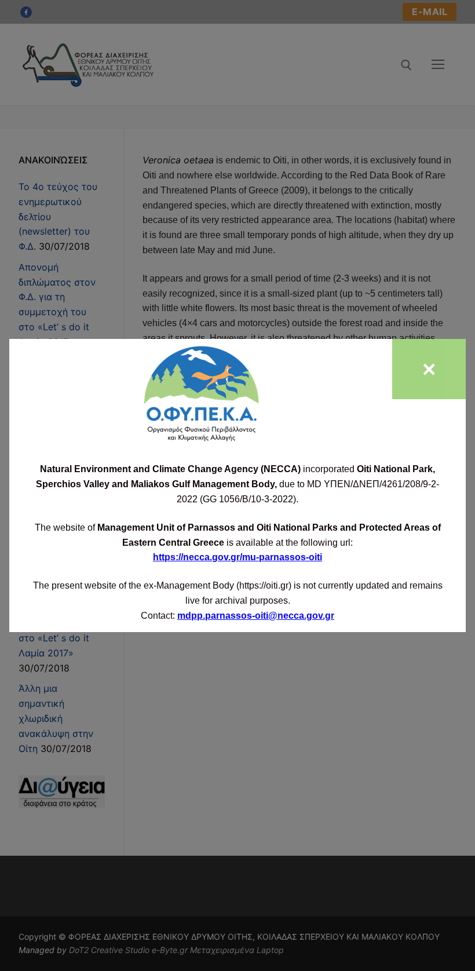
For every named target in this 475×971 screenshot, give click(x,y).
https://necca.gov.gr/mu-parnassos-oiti (237, 557)
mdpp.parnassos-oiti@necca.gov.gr (255, 615)
